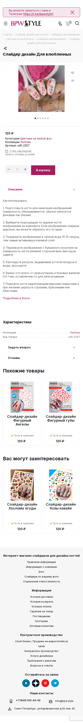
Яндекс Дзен (36, 683)
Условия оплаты (41, 606)
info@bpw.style (64, 700)
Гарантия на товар (41, 611)
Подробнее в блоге (16, 298)
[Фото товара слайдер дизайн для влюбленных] (41, 88)
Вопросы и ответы (41, 665)
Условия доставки (41, 596)
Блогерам (41, 621)
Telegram (55, 683)
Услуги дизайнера (41, 655)
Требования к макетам (41, 660)
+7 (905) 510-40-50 (28, 700)
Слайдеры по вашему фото (42, 576)
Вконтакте (26, 683)
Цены (41, 646)
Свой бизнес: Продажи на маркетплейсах (41, 641)
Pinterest (45, 683)
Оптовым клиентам (41, 625)
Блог (41, 571)
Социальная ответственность (41, 581)
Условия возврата (41, 601)
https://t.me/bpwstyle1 (38, 14)
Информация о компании (41, 566)
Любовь (25, 142)
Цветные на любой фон (36, 138)
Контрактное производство (41, 635)
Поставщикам (41, 616)
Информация (41, 590)
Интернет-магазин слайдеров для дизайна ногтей (41, 555)
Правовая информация (41, 561)
